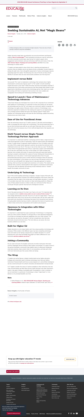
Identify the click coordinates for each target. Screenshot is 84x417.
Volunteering (54, 394)
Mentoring (54, 390)
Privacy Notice (26, 413)
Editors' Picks (31, 16)
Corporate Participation (72, 394)
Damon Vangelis (11, 33)
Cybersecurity (9, 393)
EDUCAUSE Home (73, 16)
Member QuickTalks (56, 392)
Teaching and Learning (11, 404)
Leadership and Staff (71, 390)
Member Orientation (71, 392)
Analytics (8, 386)
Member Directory (55, 388)
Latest (8, 16)
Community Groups (56, 386)
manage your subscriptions (27, 363)
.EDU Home (42, 413)
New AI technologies (18, 57)
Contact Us (69, 398)
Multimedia (22, 16)
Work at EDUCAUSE (71, 396)
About (50, 16)
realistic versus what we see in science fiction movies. (34, 194)
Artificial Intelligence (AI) (15, 301)
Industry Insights (41, 16)
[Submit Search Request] (76, 8)
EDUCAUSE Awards (56, 396)
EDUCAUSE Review (25, 390)
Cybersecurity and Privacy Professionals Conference (42, 390)
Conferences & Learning (40, 385)
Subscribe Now (70, 359)
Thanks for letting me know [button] (14, 413)
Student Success (9, 402)
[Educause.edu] (12, 371)
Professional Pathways (41, 395)
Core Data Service (25, 388)
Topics (8, 384)
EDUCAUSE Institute (41, 393)
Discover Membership (71, 386)
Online (38, 398)
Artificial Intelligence (10, 388)
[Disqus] (31, 322)
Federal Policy (9, 397)
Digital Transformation (11, 395)
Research (23, 386)
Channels (14, 16)
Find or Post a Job (55, 398)
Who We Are (70, 384)
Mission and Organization (72, 388)
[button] (64, 414)
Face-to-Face (39, 396)
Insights (23, 384)
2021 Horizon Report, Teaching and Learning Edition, (22, 62)
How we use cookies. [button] (7, 410)
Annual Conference (41, 388)
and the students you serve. (21, 236)
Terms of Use (34, 413)
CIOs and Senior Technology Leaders (10, 391)
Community (54, 384)
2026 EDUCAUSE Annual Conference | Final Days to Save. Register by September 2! (42, 2)
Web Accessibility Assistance (54, 413)
